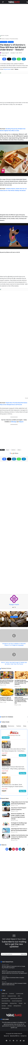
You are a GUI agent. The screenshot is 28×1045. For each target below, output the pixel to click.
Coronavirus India (19, 993)
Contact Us (23, 1036)
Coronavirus (11, 993)
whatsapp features (17, 1005)
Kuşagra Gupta (5, 52)
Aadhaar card (4, 993)
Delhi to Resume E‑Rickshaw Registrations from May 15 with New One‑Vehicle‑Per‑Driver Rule (21, 700)
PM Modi (20, 1003)
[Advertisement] (14, 19)
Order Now (6, 737)
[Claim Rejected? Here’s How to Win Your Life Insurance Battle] (6, 830)
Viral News (11, 42)
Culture (7, 39)
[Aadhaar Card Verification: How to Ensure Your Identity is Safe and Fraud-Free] (6, 836)
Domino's (13, 449)
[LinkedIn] (14, 59)
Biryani (7, 449)
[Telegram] (24, 59)
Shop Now (22, 755)
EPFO (19, 996)
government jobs (5, 998)
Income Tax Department (17, 1001)
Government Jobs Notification (16, 998)
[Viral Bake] (14, 2)
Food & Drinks (14, 39)
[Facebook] (4, 59)
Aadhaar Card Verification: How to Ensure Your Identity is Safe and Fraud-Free (19, 836)
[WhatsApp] (19, 59)
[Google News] (14, 453)
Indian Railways (5, 1003)
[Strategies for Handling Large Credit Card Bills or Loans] (6, 824)
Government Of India (6, 1001)
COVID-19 (4, 996)
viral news (4, 1005)
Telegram (21, 421)
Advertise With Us (15, 1036)
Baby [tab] (24, 726)
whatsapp (10, 1005)
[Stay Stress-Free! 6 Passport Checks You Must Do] (6, 809)
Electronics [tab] (11, 726)
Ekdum (19, 449)
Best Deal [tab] (3, 726)
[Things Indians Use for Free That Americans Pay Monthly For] (6, 803)
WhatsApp (13, 421)
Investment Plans (13, 1003)
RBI (25, 1003)
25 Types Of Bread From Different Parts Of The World (14, 620)
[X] (9, 59)
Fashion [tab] (18, 726)
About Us (6, 1036)
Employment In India (12, 996)
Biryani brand (7, 69)
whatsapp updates (5, 1008)
